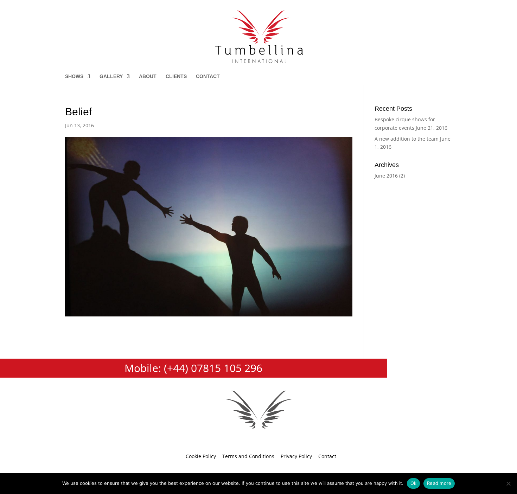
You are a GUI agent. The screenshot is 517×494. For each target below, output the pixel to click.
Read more (439, 483)
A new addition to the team (407, 138)
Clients (176, 76)
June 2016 (386, 175)
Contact (208, 76)
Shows (74, 76)
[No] (508, 483)
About (148, 76)
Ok (413, 483)
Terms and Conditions (248, 456)
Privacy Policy (296, 456)
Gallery (111, 76)
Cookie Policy (201, 456)
